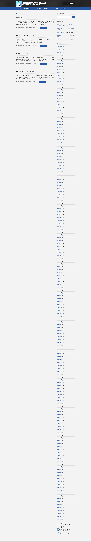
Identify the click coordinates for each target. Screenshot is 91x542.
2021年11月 (59, 211)
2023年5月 (59, 159)
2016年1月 (59, 414)
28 (58, 532)
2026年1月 (59, 66)
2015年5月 (59, 438)
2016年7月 (59, 397)
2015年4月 (59, 440)
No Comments (21, 27)
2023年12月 (60, 139)
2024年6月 (59, 121)
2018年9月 (59, 322)
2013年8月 (59, 498)
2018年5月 (59, 333)
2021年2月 (59, 237)
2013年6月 (59, 504)
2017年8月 (59, 359)
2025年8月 (59, 81)
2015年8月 (59, 429)
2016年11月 (59, 385)
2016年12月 (60, 382)
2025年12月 (60, 69)
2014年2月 (59, 481)
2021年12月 (60, 208)
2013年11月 (59, 490)
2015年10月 (60, 423)
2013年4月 (59, 510)
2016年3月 (59, 409)
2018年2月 (59, 342)
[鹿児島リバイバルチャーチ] (31, 6)
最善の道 (19, 17)
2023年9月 (59, 148)
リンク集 (63, 8)
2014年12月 (60, 452)
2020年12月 (60, 243)
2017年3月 (59, 374)
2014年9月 (59, 461)
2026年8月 (59, 46)
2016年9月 (59, 391)
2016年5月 (59, 403)
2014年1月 (59, 484)
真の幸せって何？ (61, 39)
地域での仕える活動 (62, 32)
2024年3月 (59, 130)
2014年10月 (60, 458)
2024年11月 (59, 107)
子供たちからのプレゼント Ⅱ (26, 35)
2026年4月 (59, 58)
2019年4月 (59, 301)
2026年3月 (59, 61)
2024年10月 (60, 110)
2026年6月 (59, 52)
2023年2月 (59, 168)
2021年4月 (59, 232)
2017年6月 (59, 365)
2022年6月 (59, 191)
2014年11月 (59, 455)
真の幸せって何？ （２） (63, 35)
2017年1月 (59, 380)
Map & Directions (70, 3)
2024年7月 (59, 119)
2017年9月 (59, 356)
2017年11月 (59, 351)
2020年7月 (59, 258)
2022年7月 (59, 188)
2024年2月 (59, 133)
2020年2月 (59, 272)
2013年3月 (59, 513)
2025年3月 (59, 95)
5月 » (67, 533)
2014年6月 (59, 469)
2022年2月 (59, 203)
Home (19, 8)
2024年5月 (59, 124)
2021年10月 (60, 214)
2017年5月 (59, 368)
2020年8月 (59, 255)
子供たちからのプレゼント (25, 71)
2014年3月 (59, 478)
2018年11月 (59, 316)
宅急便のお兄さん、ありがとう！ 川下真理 (68, 25)
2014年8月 (59, 464)
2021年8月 (59, 220)
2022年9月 (59, 182)
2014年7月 (59, 467)
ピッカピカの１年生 (23, 53)
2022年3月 (59, 200)
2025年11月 (59, 72)
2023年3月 (59, 165)
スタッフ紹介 (54, 8)
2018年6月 (59, 330)
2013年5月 (59, 507)
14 (58, 529)
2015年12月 (60, 417)
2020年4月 (59, 266)
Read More (43, 27)
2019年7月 (59, 293)
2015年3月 (59, 443)
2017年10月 (60, 353)
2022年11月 (59, 177)
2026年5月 (59, 55)
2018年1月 (59, 345)
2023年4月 (59, 162)
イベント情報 (37, 8)
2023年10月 (60, 145)
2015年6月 (59, 435)
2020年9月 (59, 252)
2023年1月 (59, 171)
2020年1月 (59, 275)
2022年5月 (59, 194)
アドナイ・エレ (27, 8)
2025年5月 (59, 90)
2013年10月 (60, 493)
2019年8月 (59, 290)
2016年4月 (59, 406)
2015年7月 (59, 432)
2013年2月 (59, 516)
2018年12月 (60, 313)
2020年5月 (59, 264)
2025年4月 (59, 92)
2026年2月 (59, 63)
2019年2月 (59, 307)
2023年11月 (59, 142)
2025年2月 (59, 98)
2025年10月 (60, 75)
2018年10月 (60, 319)
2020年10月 (60, 249)
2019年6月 (59, 295)
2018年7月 (59, 327)
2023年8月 (59, 150)
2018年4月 (59, 336)
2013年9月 (59, 496)
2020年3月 (59, 269)
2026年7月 (59, 49)
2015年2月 (59, 446)
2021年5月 (59, 229)
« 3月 (59, 533)
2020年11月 (59, 246)
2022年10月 (60, 179)
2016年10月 (60, 388)
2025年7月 (59, 84)
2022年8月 (59, 185)
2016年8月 (59, 394)
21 (58, 530)
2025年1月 (59, 101)
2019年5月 (59, 298)
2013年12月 (60, 487)
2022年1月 (59, 206)
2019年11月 (59, 281)
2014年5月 (59, 472)
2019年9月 (59, 287)
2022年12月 (60, 174)
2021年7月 (59, 223)
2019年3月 (59, 304)
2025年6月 (59, 87)
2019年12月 (60, 278)
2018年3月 (59, 339)
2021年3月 (59, 235)
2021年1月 (59, 240)
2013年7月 (59, 501)
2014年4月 (59, 475)
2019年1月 (59, 310)
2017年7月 (59, 362)
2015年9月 (59, 426)
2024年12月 (60, 104)
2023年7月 (59, 153)
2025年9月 (59, 78)
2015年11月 (59, 420)
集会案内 (46, 8)
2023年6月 (59, 156)
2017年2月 (59, 377)
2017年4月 (59, 371)
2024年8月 (59, 116)
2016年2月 (59, 411)
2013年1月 (59, 519)
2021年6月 (59, 226)
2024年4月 (59, 127)
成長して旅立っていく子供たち (64, 28)
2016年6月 (59, 400)
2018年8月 (59, 324)
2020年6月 (59, 261)
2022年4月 (59, 197)
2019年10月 (60, 284)
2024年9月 (59, 113)
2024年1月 (59, 136)
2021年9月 (59, 217)
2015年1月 (59, 449)
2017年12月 (60, 348)
